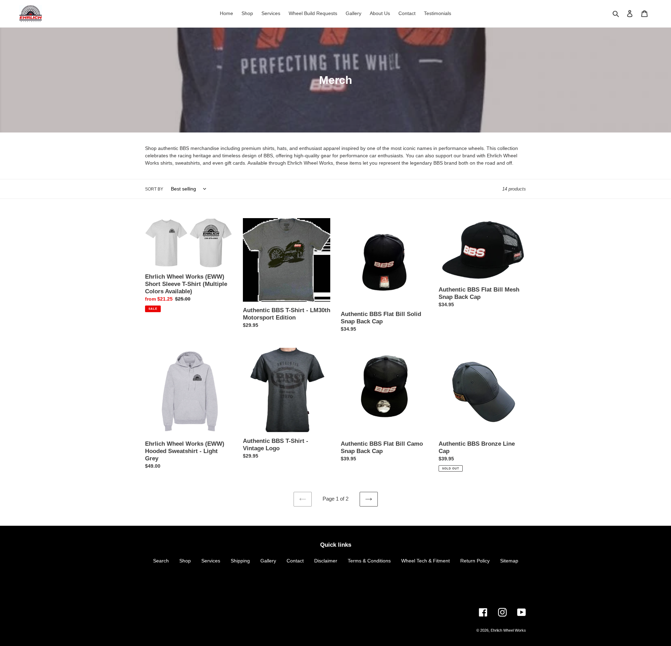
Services (210, 561)
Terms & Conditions (369, 561)
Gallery (268, 561)
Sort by (154, 189)
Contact (295, 561)
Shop (185, 561)
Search (161, 561)
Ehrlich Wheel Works (508, 630)
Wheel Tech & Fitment (425, 561)
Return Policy (475, 561)
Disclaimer (325, 561)
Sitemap (509, 561)
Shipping (240, 561)
